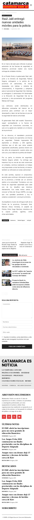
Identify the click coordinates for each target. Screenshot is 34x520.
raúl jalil (29, 220)
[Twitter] (8, 33)
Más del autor (23, 255)
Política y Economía (11, 12)
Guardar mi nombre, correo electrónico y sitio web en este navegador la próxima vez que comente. (17, 339)
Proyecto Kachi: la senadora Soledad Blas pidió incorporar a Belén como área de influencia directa (21, 284)
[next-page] (6, 294)
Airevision (6, 29)
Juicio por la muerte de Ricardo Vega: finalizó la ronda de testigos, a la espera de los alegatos (9, 245)
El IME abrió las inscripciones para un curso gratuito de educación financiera (15, 430)
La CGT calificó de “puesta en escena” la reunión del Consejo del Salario (22, 273)
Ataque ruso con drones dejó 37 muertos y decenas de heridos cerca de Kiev (16, 455)
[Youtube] (19, 417)
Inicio (3, 12)
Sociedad (5, 436)
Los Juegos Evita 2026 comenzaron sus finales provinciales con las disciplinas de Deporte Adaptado (17, 443)
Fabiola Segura (21, 220)
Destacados (6, 460)
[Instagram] (9, 417)
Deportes (5, 449)
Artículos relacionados (10, 255)
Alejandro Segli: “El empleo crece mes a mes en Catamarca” (25, 244)
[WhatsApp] (17, 33)
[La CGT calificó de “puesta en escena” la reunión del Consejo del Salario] (6, 273)
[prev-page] (3, 294)
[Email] (21, 33)
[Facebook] (4, 33)
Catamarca (12, 220)
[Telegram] (12, 33)
